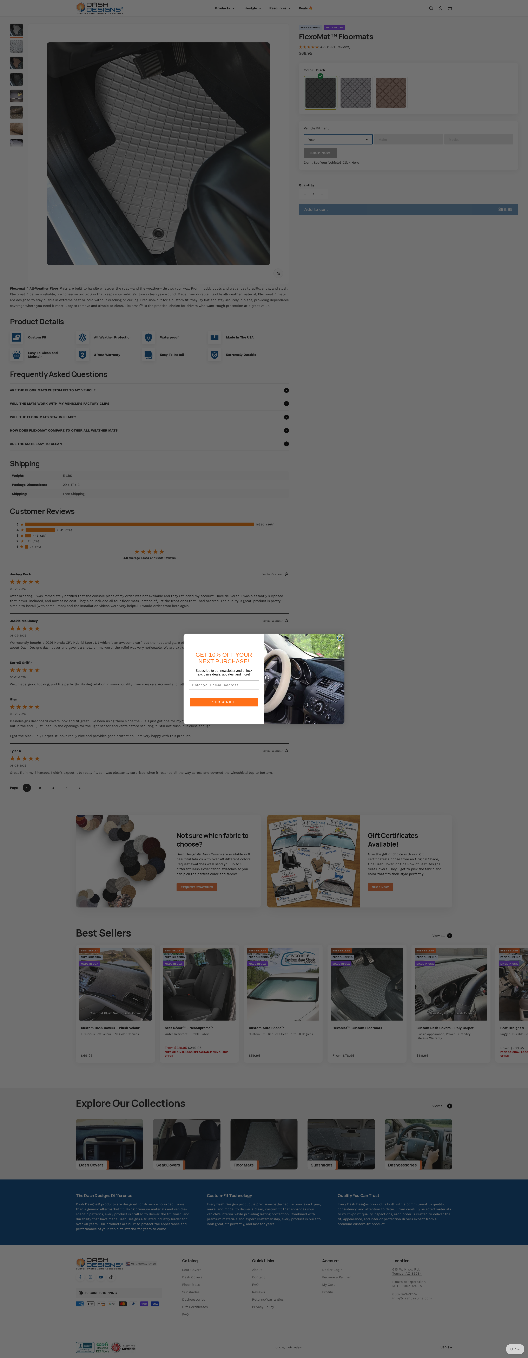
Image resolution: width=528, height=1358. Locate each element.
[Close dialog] (339, 638)
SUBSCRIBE (224, 702)
